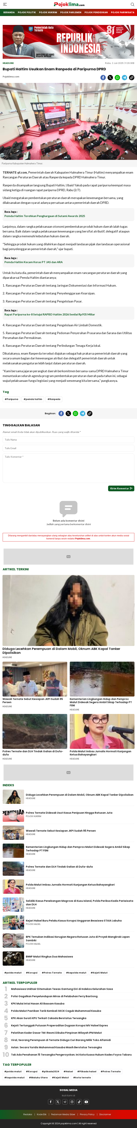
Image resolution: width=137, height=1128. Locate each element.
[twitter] (110, 77)
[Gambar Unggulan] (68, 121)
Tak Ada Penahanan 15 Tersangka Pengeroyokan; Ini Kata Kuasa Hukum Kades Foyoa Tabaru (71, 1054)
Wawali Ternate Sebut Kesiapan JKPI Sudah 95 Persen (32, 700)
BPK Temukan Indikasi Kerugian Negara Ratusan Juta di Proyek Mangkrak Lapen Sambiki (78, 938)
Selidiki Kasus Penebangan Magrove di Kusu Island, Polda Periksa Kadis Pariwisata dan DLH (79, 902)
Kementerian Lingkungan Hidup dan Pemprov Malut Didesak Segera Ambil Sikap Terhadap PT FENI (101, 702)
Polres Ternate (53, 972)
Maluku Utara (39, 1077)
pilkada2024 (51, 1071)
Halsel (69, 1071)
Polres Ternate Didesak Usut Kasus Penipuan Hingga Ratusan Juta (69, 813)
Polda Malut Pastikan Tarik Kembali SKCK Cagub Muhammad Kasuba (56, 1011)
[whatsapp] (117, 77)
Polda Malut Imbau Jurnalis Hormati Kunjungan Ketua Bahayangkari (100, 753)
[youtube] (86, 1102)
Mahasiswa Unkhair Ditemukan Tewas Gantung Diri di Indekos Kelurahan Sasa (62, 989)
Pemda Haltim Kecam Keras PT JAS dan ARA (33, 262)
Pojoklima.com (11, 76)
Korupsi (32, 972)
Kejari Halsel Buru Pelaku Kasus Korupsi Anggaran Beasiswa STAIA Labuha (74, 920)
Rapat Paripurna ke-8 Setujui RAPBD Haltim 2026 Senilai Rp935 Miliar (49, 314)
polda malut (14, 972)
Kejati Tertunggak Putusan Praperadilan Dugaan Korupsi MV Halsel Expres (59, 1025)
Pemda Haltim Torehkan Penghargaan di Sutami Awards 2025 (44, 216)
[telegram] (124, 77)
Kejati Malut (100, 972)
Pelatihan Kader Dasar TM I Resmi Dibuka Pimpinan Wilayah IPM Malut (56, 1033)
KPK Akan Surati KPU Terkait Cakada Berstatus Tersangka (48, 1018)
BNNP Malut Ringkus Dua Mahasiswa (49, 956)
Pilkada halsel (87, 1071)
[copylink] (131, 77)
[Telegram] (65, 1102)
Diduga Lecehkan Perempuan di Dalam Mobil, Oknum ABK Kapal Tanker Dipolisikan (61, 651)
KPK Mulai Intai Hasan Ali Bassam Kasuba (37, 1003)
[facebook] (103, 77)
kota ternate (83, 1077)
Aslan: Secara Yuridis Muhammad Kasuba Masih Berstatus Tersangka (56, 1047)
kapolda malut (77, 972)
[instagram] (72, 1102)
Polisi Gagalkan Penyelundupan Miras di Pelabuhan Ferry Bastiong (54, 996)
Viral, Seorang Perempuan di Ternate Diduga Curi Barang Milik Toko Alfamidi (61, 1040)
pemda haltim (34, 399)
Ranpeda (55, 399)
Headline (8, 63)
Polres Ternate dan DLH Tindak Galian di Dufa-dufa (32, 753)
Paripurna (12, 399)
